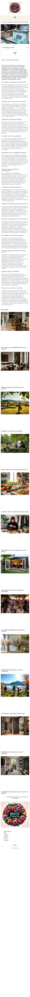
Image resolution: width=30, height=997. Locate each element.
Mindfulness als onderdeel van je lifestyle (11, 431)
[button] (15, 17)
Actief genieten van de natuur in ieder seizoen (13, 713)
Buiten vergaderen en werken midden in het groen (14, 469)
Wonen (6, 837)
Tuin (5, 833)
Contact (6, 840)
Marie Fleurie (7, 831)
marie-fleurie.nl (15, 848)
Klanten (15, 845)
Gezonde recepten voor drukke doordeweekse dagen (15, 511)
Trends (4, 797)
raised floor (17, 108)
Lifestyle (6, 836)
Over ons (6, 839)
